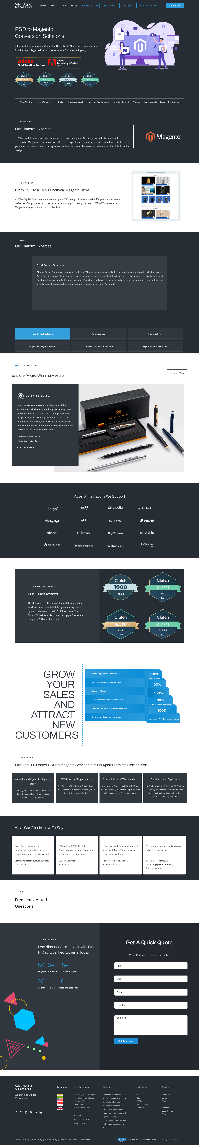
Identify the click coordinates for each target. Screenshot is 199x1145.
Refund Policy (36, 1140)
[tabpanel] (99, 283)
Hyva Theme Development (114, 1113)
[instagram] (26, 1112)
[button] (42, 5)
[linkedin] (41, 1112)
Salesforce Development (113, 1109)
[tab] (42, 334)
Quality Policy (51, 1140)
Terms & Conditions (68, 1140)
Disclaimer (85, 1140)
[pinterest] (31, 1112)
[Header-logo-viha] (23, 1086)
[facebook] (16, 1112)
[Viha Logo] (23, 4)
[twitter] (21, 1112)
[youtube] (36, 1112)
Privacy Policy (21, 1140)
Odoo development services (115, 1120)
